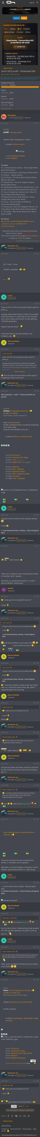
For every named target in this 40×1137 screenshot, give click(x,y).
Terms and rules (15, 1129)
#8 (38, 596)
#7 (38, 546)
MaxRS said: (6, 707)
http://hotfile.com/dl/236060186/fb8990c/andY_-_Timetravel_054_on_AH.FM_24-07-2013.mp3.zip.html (18, 223)
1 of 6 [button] (14, 1106)
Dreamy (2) (14, 1002)
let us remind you (33, 236)
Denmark (9, 1020)
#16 (37, 883)
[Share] (35, 123)
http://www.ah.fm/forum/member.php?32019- (18, 1063)
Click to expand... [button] (20, 372)
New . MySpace (15, 469)
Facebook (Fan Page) (17, 457)
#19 (37, 980)
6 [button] (4, 85)
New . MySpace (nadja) (18, 474)
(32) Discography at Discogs (19, 990)
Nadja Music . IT (15, 462)
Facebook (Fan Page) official (19, 1053)
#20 (37, 1081)
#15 (37, 819)
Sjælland (27, 1018)
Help (34, 1129)
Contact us (5, 1129)
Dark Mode (7, 1126)
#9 (38, 618)
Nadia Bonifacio (14, 422)
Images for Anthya (10, 413)
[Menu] (3, 2)
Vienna (15, 144)
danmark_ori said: (8, 918)
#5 (38, 391)
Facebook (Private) (15, 156)
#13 (37, 764)
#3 (38, 304)
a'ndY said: (5, 354)
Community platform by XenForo (19, 1135)
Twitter (20, 238)
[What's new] (37, 2)
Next (20, 1106)
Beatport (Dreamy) (15, 1058)
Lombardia (23, 436)
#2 (38, 254)
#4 (38, 349)
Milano (15, 436)
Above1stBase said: (8, 737)
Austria (22, 144)
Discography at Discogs (18, 411)
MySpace (12, 158)
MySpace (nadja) (15, 471)
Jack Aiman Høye (25, 1002)
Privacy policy (26, 1129)
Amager (35, 1018)
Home (4, 1131)
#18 (37, 947)
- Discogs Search (15, 132)
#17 (37, 914)
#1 (38, 123)
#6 (38, 515)
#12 (37, 733)
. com (11, 460)
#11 (37, 703)
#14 (37, 785)
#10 (37, 663)
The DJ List (13, 455)
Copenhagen (18, 1018)
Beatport (11, 1055)
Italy (30, 436)
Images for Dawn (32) (11, 992)
